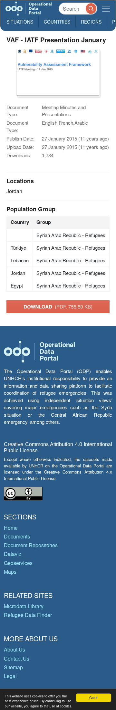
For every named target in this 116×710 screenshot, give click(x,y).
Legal (10, 676)
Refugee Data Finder (28, 615)
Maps (10, 571)
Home (11, 527)
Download (58, 306)
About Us (14, 649)
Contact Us (16, 658)
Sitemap (13, 667)
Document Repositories (31, 545)
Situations (19, 21)
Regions (91, 21)
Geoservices (18, 563)
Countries (57, 21)
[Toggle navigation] (106, 8)
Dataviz (12, 554)
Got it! (93, 697)
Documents (17, 536)
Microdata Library (24, 606)
